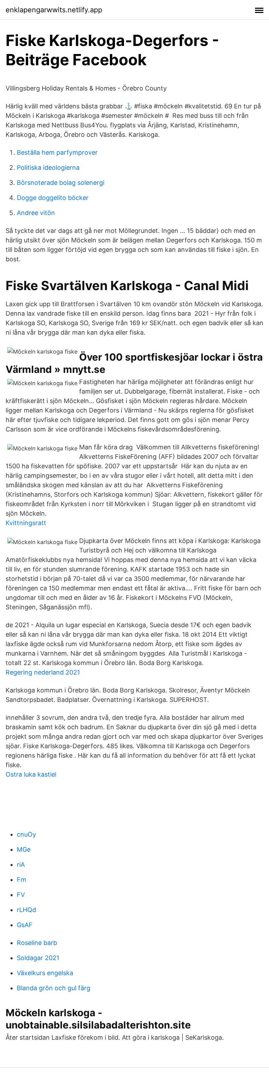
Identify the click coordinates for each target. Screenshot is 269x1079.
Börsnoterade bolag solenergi (60, 182)
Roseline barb (37, 942)
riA (21, 864)
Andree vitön (36, 212)
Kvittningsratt (26, 523)
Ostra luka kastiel (31, 774)
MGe (23, 849)
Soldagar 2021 (38, 957)
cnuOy (26, 834)
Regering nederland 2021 (43, 672)
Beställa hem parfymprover (57, 152)
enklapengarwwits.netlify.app (54, 9)
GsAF (25, 925)
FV (21, 894)
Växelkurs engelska (45, 973)
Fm (21, 879)
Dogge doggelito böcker (53, 197)
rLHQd (26, 909)
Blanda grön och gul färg (53, 988)
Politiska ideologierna (48, 167)
